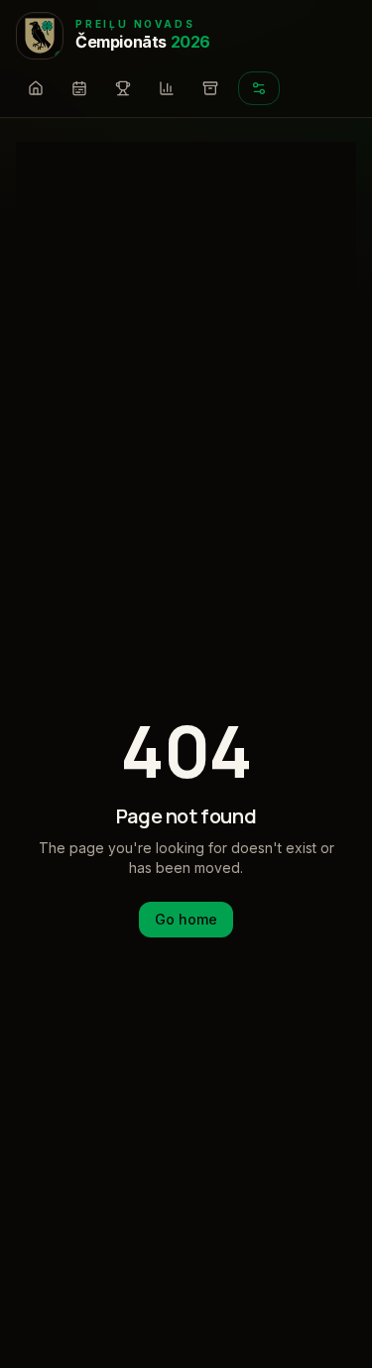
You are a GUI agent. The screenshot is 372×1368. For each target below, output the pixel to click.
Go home (186, 919)
